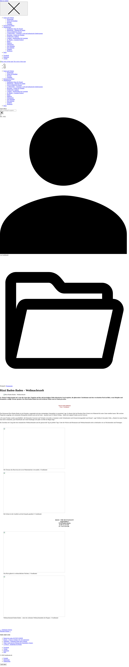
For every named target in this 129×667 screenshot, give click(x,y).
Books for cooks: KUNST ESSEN (13, 638)
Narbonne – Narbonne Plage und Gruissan (15, 641)
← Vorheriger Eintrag (6, 629)
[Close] (14, 9)
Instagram (6, 57)
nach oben (3, 664)
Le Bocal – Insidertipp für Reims (13, 644)
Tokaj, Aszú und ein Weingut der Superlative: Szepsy (18, 643)
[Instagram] (5, 68)
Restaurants (9, 386)
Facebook (6, 55)
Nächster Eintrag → (5, 631)
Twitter (5, 58)
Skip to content (4, 0)
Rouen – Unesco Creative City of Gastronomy (16, 639)
